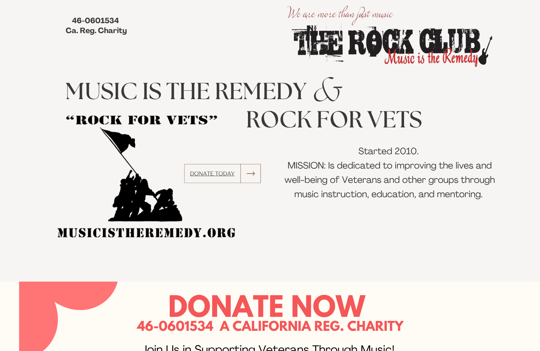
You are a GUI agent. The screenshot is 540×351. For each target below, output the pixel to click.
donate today (212, 173)
